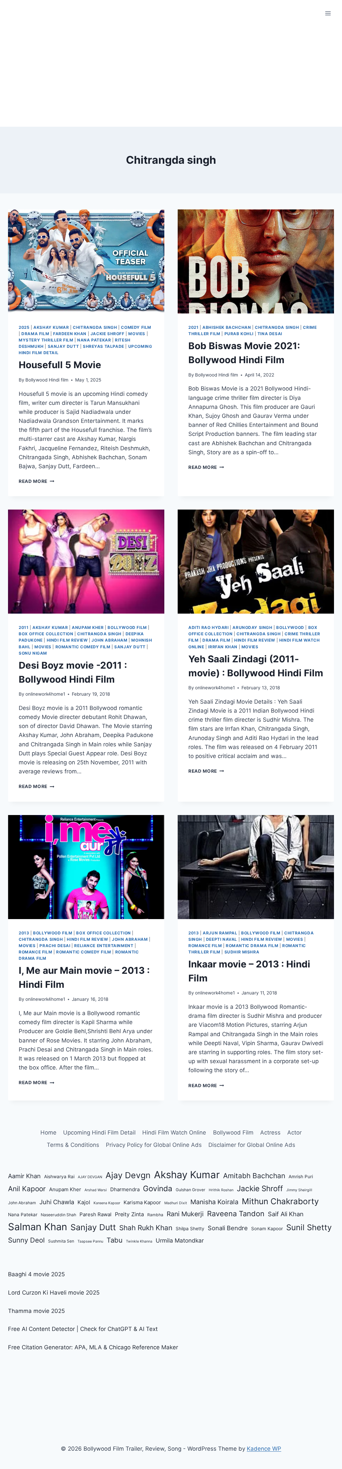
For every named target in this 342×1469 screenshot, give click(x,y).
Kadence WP (264, 1448)
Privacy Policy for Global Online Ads (154, 1145)
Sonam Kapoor (267, 1228)
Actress (270, 1132)
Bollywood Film (127, 627)
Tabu (115, 1240)
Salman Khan (37, 1227)
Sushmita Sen (61, 1241)
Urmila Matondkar (180, 1240)
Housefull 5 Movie (60, 365)
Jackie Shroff (108, 333)
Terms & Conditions (73, 1145)
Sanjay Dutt (63, 346)
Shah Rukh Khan (145, 1228)
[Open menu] (328, 13)
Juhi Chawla (56, 1202)
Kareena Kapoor (107, 1203)
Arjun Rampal (220, 932)
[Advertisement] (171, 76)
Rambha (155, 1214)
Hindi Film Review (67, 640)
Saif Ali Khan (286, 1214)
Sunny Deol (26, 1240)
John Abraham (109, 640)
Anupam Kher (88, 627)
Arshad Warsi (95, 1190)
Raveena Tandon (236, 1213)
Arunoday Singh (252, 627)
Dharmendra (125, 1189)
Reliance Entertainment (103, 945)
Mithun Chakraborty (280, 1201)
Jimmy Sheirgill (299, 1190)
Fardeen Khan (70, 333)
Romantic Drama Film (252, 945)
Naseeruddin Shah (58, 1214)
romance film (35, 951)
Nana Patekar (94, 339)
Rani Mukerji (185, 1214)
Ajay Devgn (128, 1175)
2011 (23, 627)
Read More (36, 481)
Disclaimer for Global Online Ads (251, 1145)
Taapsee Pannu (90, 1241)
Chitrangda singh (95, 327)
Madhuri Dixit (175, 1203)
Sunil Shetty (309, 1227)
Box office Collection (46, 633)
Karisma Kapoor (142, 1202)
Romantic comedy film (83, 646)
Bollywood (290, 627)
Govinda (157, 1188)
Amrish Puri (301, 1176)
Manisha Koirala (214, 1202)
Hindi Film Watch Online (174, 1132)
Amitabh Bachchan (254, 1176)
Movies (136, 333)
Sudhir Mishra (242, 951)
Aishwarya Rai (59, 1176)
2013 (24, 932)
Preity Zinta (129, 1214)
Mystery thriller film (46, 339)
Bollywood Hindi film (46, 380)
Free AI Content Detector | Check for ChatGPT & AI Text (83, 1329)
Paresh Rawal (95, 1214)
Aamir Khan (24, 1176)
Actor (294, 1132)
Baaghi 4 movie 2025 (36, 1274)
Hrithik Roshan (221, 1190)
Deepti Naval (221, 939)
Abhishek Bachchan (226, 327)
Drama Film (35, 333)
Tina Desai (270, 333)
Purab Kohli (239, 333)
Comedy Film (136, 327)
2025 (24, 327)
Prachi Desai (54, 945)
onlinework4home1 (45, 694)
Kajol (83, 1202)
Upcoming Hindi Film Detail (99, 1132)
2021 (193, 327)
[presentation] (86, 261)
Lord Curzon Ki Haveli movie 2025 (54, 1292)
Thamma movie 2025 (36, 1311)
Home (48, 1132)
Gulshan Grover (190, 1189)
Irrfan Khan (222, 646)
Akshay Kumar (51, 327)
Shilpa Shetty (190, 1228)
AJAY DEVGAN (90, 1177)
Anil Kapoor (27, 1189)
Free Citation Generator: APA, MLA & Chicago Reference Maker (93, 1347)
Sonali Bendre (228, 1228)
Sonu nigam (33, 653)
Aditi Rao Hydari (208, 627)
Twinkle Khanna (139, 1241)
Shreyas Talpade (103, 346)
